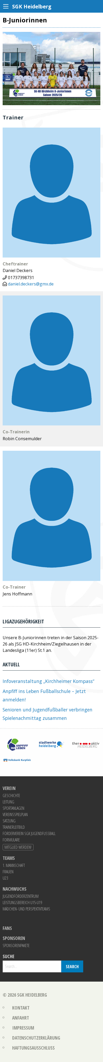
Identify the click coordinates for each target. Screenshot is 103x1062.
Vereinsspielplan (15, 814)
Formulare (11, 840)
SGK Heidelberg (32, 995)
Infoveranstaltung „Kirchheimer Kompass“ (48, 681)
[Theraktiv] (85, 744)
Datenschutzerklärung (36, 1038)
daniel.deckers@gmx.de (31, 284)
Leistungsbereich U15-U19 (22, 902)
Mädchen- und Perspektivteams (26, 909)
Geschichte (11, 795)
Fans (7, 928)
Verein (9, 788)
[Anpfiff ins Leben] (17, 744)
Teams (9, 858)
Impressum (23, 1028)
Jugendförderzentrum (21, 896)
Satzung (9, 821)
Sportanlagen (13, 808)
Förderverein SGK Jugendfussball (29, 833)
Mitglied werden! (17, 847)
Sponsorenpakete (16, 945)
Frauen (8, 872)
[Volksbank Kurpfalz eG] (17, 760)
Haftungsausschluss (33, 1048)
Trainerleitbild (14, 827)
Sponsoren (14, 938)
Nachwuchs (14, 889)
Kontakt (21, 1008)
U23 (5, 878)
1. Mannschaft (14, 865)
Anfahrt (20, 1018)
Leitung (8, 802)
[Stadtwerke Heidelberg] (51, 744)
